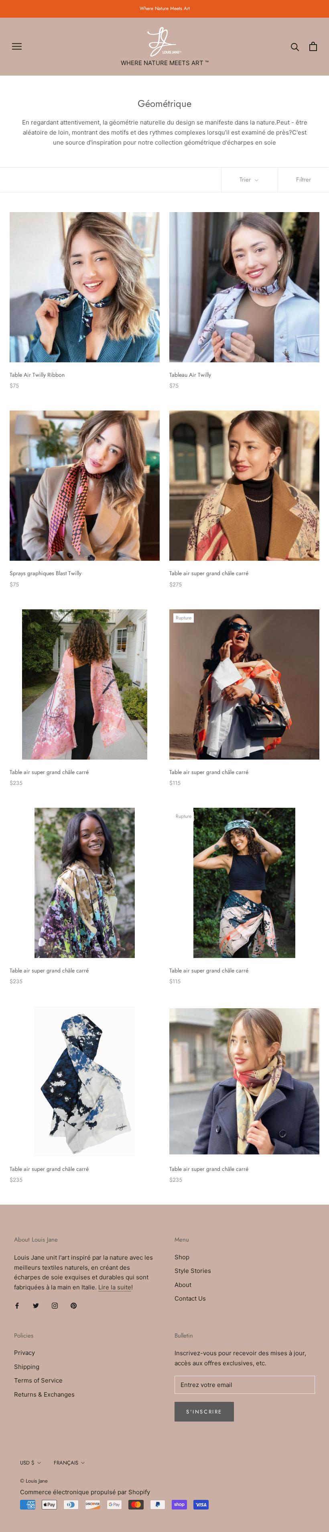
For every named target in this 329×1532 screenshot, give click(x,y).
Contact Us (190, 1298)
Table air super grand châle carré (208, 573)
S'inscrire (204, 1412)
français (66, 1463)
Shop (182, 1257)
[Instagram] (55, 1306)
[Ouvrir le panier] (313, 46)
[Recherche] (295, 46)
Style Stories (193, 1271)
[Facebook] (17, 1306)
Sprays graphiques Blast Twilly (45, 573)
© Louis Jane (34, 1481)
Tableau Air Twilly (190, 375)
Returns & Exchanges (44, 1394)
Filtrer (303, 179)
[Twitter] (36, 1306)
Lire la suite (114, 1287)
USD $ (27, 1463)
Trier (246, 179)
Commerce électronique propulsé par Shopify (85, 1492)
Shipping (26, 1367)
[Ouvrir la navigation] (17, 46)
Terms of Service (38, 1380)
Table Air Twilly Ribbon (37, 375)
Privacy (24, 1352)
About (183, 1285)
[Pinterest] (74, 1306)
